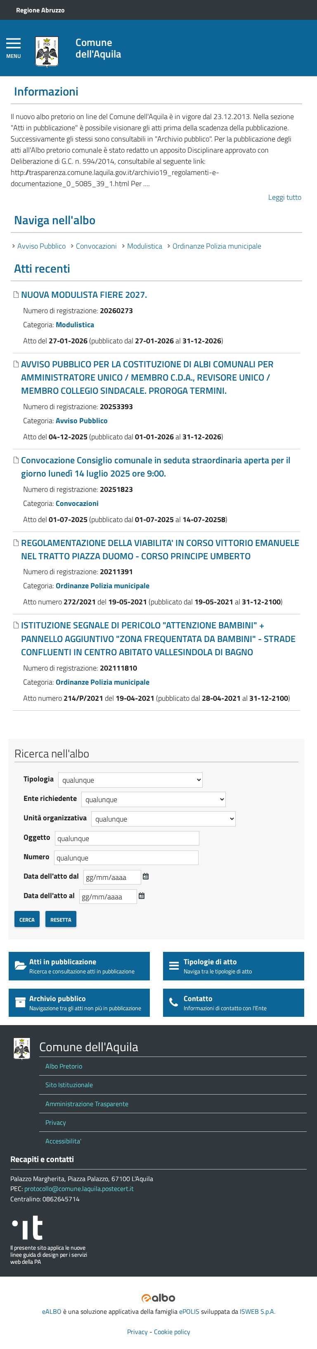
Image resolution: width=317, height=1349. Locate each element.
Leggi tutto (284, 197)
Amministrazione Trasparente (86, 1104)
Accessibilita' (63, 1141)
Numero (37, 856)
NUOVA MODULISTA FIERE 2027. (84, 294)
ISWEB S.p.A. (257, 1311)
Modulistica (144, 246)
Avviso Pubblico (41, 246)
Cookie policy (172, 1332)
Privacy (55, 1122)
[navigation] (13, 47)
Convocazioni (96, 246)
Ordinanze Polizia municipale (217, 246)
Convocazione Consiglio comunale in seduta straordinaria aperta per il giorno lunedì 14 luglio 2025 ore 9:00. (156, 466)
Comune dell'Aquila (98, 48)
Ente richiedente (50, 798)
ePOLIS (189, 1311)
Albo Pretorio (63, 1066)
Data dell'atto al (49, 895)
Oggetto (37, 837)
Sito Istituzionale (69, 1085)
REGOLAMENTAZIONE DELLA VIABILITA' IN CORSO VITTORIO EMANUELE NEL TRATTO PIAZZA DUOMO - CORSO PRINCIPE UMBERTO (160, 549)
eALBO (52, 1311)
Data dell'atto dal (51, 876)
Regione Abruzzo (40, 10)
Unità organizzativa (55, 817)
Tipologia (39, 778)
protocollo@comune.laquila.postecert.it (79, 1188)
